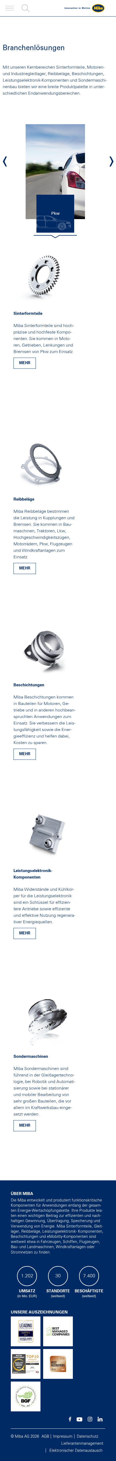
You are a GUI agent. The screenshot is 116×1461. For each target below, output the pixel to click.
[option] (55, 171)
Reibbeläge (23, 499)
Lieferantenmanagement (82, 1444)
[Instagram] (90, 1420)
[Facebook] (70, 1420)
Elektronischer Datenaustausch (76, 1451)
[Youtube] (79, 1420)
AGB (45, 1436)
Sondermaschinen (30, 1057)
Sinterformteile (27, 314)
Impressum (62, 1436)
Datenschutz (87, 1436)
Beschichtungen (28, 685)
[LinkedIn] (100, 1420)
